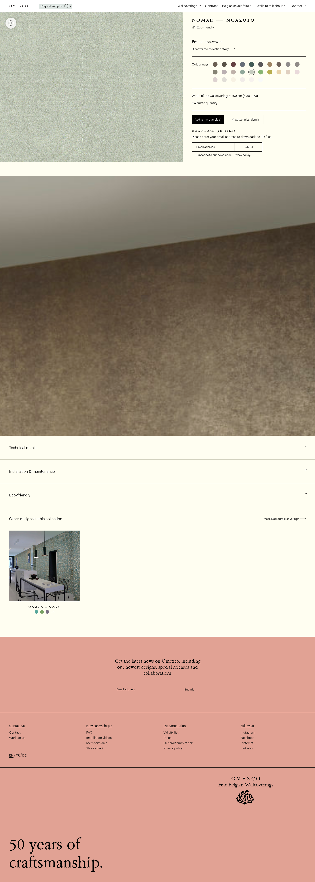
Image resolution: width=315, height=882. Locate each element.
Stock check (95, 748)
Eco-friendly (205, 27)
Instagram (248, 732)
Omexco (18, 6)
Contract (211, 6)
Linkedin (247, 748)
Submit (248, 147)
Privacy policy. (242, 155)
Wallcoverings (188, 6)
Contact (297, 6)
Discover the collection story (210, 49)
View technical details (246, 119)
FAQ (89, 732)
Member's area (96, 743)
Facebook (247, 738)
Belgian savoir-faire (236, 6)
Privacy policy (173, 748)
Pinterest (247, 743)
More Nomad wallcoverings (281, 519)
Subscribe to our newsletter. (213, 155)
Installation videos (99, 738)
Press (168, 738)
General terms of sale (179, 743)
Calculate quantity (204, 103)
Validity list (171, 732)
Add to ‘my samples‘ (208, 119)
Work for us (17, 738)
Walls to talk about (270, 6)
